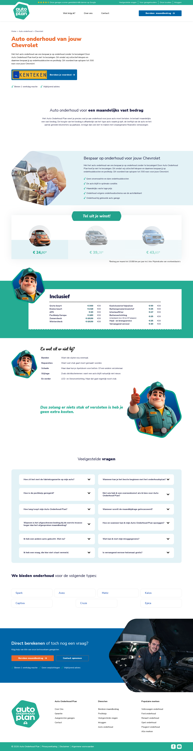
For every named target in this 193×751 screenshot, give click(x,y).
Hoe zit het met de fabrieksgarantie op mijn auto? (49, 479)
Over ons (88, 13)
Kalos (148, 593)
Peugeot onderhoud (150, 727)
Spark (19, 593)
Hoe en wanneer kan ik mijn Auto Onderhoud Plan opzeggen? (133, 522)
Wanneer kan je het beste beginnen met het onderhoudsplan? (134, 479)
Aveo (62, 593)
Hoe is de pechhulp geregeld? (39, 493)
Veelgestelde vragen (128, 2)
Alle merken (147, 731)
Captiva (20, 603)
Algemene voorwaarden (82, 746)
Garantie (58, 713)
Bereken (158, 13)
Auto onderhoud (25, 31)
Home (13, 31)
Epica (148, 603)
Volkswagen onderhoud (152, 709)
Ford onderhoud (148, 713)
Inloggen (178, 2)
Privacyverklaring (49, 746)
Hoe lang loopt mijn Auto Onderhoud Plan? (45, 509)
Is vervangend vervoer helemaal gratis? (122, 552)
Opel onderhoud (148, 722)
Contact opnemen (72, 658)
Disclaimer (64, 746)
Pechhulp (102, 713)
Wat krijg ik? (69, 13)
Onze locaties (165, 2)
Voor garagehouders (148, 2)
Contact (105, 13)
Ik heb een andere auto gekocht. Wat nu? (44, 538)
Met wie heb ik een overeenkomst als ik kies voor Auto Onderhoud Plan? (130, 494)
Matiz (105, 593)
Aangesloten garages (65, 718)
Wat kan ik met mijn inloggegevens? (121, 538)
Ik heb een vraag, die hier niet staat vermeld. (46, 552)
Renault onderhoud (150, 718)
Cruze (83, 603)
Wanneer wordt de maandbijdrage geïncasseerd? (128, 509)
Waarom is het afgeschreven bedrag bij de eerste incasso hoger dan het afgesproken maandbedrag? (53, 524)
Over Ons (59, 709)
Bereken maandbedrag (30, 658)
